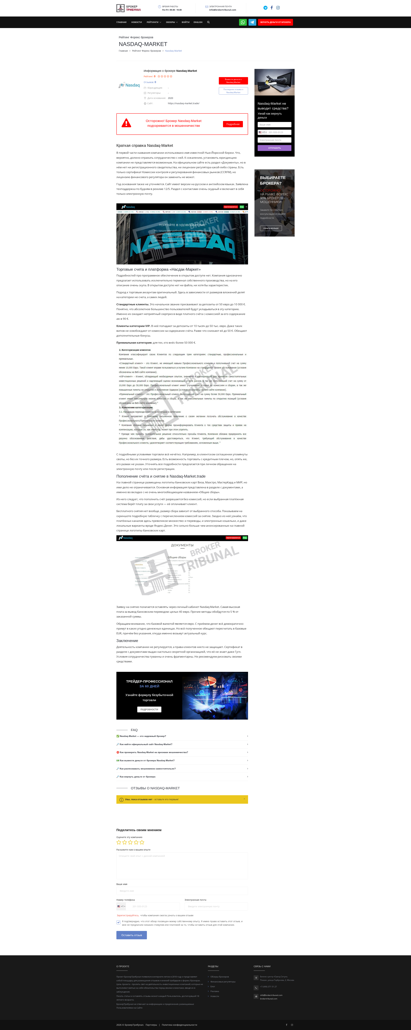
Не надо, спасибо (205, 574)
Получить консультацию (205, 564)
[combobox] (181, 551)
